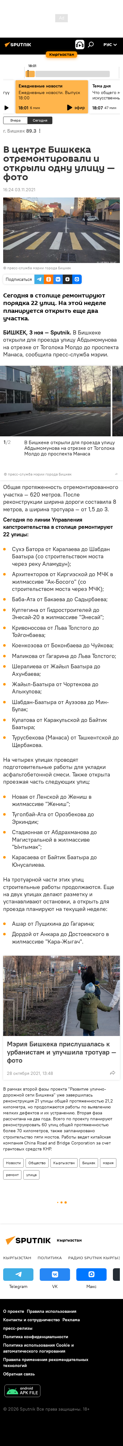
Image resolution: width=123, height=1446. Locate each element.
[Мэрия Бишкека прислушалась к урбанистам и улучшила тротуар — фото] (61, 996)
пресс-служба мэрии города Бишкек (39, 268)
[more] (116, 474)
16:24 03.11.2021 (19, 189)
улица (31, 1174)
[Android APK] (22, 1392)
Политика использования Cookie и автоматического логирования (38, 1348)
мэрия (108, 1162)
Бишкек (88, 1162)
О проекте (13, 1311)
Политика (50, 1257)
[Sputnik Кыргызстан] (19, 47)
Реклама (71, 1319)
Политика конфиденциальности (35, 1336)
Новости (13, 1162)
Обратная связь (19, 1374)
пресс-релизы (17, 1328)
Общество (37, 1162)
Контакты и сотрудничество (31, 1319)
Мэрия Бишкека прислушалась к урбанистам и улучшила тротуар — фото (61, 1052)
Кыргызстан (64, 1162)
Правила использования (51, 1311)
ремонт (12, 1174)
